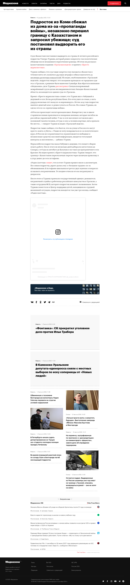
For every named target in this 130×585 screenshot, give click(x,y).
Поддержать (114, 3)
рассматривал (62, 86)
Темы (33, 562)
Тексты (52, 3)
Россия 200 (76, 566)
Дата (58, 3)
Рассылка (50, 566)
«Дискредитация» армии (72, 9)
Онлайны (43, 3)
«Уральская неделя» (62, 65)
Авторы (33, 566)
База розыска (76, 570)
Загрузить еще (65, 499)
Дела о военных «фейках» (37, 9)
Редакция (34, 570)
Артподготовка (9, 9)
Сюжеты (34, 3)
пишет (49, 163)
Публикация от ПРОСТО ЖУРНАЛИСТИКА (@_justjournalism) (58, 277)
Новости (25, 3)
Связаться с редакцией (91, 302)
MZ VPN (74, 562)
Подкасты (66, 3)
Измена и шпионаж (55, 9)
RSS (49, 562)
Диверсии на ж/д (89, 9)
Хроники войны (21, 9)
